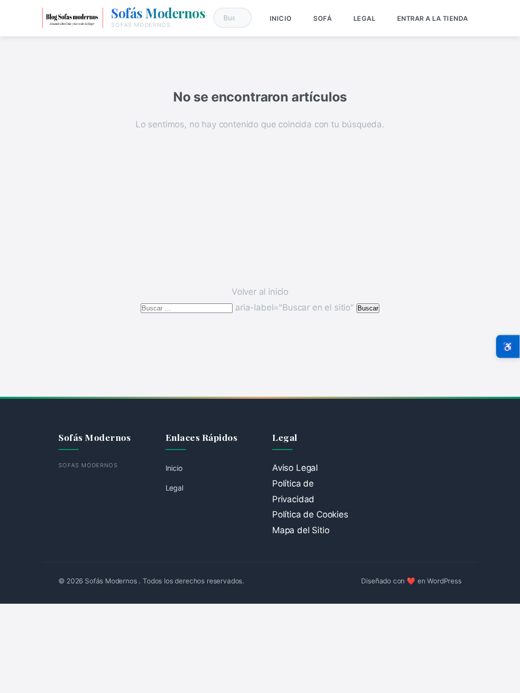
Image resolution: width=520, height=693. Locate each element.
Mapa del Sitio (301, 530)
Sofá (322, 18)
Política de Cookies (310, 514)
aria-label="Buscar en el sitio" (248, 307)
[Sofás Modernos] (72, 18)
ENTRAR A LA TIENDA (432, 18)
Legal (364, 18)
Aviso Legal (295, 468)
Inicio (281, 18)
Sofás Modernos (158, 12)
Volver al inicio (260, 292)
